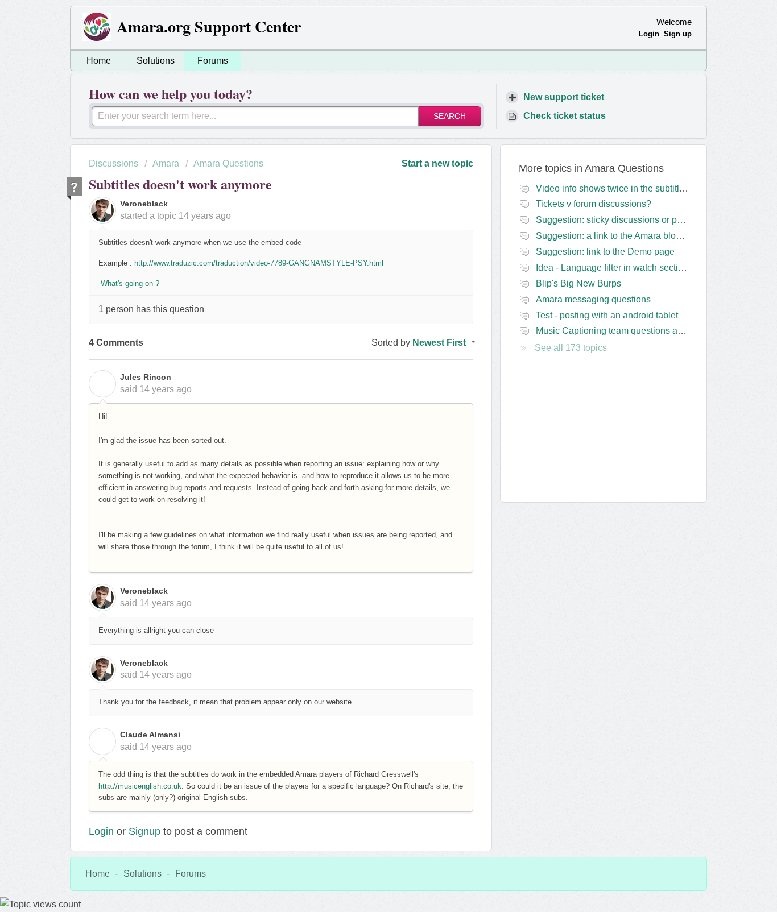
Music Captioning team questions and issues (626, 330)
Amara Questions (228, 163)
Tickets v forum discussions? (593, 204)
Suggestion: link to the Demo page (605, 251)
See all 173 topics (571, 348)
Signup (144, 831)
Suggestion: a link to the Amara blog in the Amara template (653, 236)
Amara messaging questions (593, 299)
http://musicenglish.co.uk (139, 786)
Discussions (113, 163)
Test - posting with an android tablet (607, 315)
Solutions (156, 60)
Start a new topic (437, 163)
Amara (165, 163)
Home (98, 60)
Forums (212, 60)
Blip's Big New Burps (578, 283)
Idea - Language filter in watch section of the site (632, 267)
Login (101, 831)
